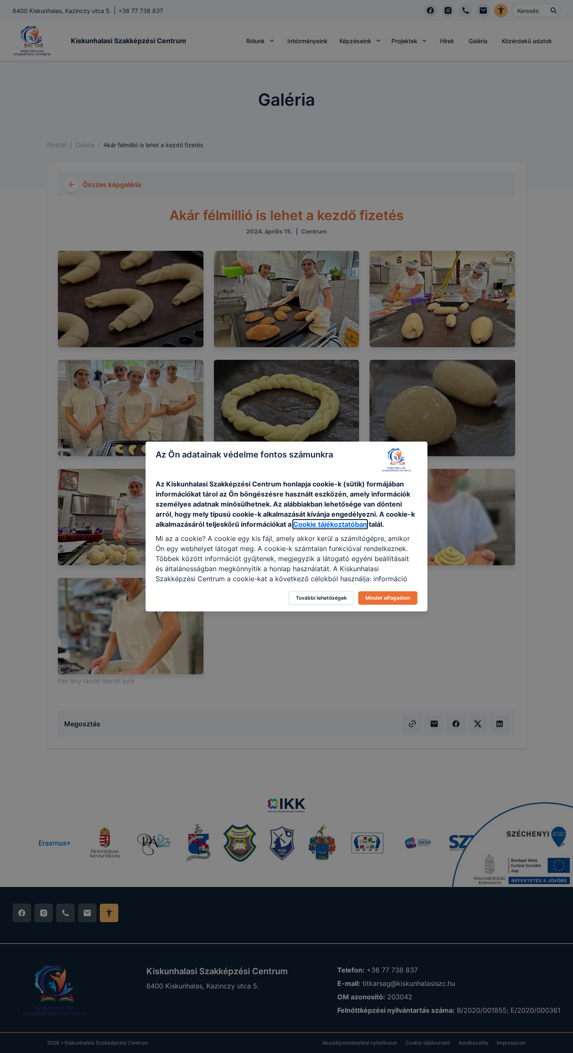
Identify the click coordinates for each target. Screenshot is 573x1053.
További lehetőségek (321, 598)
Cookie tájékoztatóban (330, 524)
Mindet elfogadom (387, 598)
